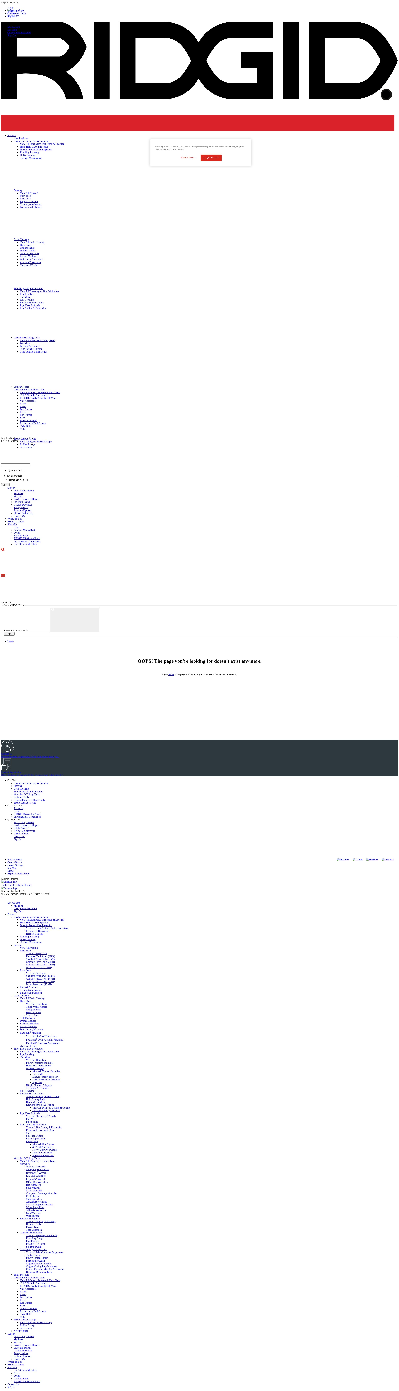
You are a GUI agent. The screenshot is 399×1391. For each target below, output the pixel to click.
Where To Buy (14, 518)
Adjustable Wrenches (36, 1201)
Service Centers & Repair (26, 499)
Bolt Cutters (26, 1297)
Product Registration (24, 490)
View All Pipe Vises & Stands (41, 1116)
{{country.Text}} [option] (16, 470)
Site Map (11, 868)
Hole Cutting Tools (35, 1099)
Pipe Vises (31, 1119)
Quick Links (13, 819)
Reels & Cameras (34, 933)
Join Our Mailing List (24, 530)
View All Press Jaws (36, 973)
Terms (10, 870)
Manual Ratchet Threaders (45, 1076)
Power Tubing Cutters (37, 1258)
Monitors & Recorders (37, 931)
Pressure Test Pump (36, 1244)
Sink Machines (27, 1018)
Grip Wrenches (33, 1213)
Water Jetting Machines (31, 1029)
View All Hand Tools (36, 1004)
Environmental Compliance (27, 541)
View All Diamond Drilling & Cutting (51, 1107)
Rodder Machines (28, 1026)
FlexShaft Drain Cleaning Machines (44, 1039)
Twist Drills (25, 1314)
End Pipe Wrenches (36, 1175)
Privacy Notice (14, 859)
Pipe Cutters (32, 1141)
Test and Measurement (31, 942)
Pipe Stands (32, 1121)
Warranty (18, 496)
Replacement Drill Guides (33, 1311)
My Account (13, 27)
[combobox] (15, 465)
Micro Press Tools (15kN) (39, 967)
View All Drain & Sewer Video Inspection (47, 928)
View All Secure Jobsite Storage (36, 1322)
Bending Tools (33, 1224)
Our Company (14, 805)
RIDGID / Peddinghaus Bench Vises (38, 1286)
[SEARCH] (74, 620)
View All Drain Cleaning (32, 998)
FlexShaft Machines (30, 1032)
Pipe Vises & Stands (30, 1113)
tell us (171, 674)
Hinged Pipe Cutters (42, 1152)
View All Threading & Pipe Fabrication (39, 1051)
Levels (23, 1294)
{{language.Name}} (18, 480)
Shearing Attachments (30, 990)
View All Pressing (29, 947)
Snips (22, 1317)
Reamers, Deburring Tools (39, 1272)
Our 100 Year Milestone (25, 544)
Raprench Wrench (36, 1179)
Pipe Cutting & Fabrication (33, 1124)
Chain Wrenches (34, 1190)
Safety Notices (21, 507)
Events (17, 532)
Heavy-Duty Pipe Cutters (44, 1149)
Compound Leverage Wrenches (41, 1193)
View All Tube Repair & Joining (42, 1235)
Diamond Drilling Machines (46, 1110)
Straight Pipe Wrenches (37, 1169)
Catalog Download (23, 504)
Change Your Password (19, 32)
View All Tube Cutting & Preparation (44, 1252)
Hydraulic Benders (35, 1102)
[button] (199, 2)
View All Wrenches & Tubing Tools (37, 1161)
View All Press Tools (36, 953)
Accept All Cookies (211, 158)
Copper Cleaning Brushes (39, 1263)
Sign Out (11, 35)
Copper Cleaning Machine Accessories (45, 1269)
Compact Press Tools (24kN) (40, 962)
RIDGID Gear (21, 535)
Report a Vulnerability (18, 873)
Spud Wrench (33, 1187)
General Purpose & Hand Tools (29, 800)
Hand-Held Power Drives (38, 1065)
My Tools (12, 29)
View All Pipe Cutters (43, 1144)
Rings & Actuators (29, 987)
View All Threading (36, 1060)
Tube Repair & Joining (31, 1232)
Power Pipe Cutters (35, 1138)
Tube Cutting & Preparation (33, 1249)
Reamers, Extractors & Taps (40, 1130)
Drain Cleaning (21, 788)
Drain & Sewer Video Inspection (36, 925)
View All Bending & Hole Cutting (43, 1096)
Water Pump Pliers (35, 1207)
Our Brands (13, 16)
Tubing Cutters (33, 1255)
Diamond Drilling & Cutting (40, 1105)
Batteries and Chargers (31, 992)
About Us (12, 524)
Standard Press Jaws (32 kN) (40, 976)
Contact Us (19, 516)
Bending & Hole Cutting (32, 1093)
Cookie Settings (15, 865)
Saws (28, 1133)
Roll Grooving (27, 1090)
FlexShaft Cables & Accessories (42, 1043)
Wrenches (25, 1163)
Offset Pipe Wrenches (37, 1182)
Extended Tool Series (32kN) (40, 956)
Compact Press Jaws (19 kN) (40, 981)
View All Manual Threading (46, 1071)
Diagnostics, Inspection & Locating (31, 783)
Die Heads (37, 1074)
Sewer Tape (32, 1015)
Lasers (23, 1291)
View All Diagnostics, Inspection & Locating (42, 919)
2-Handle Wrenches (36, 1210)
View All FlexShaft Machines (41, 1036)
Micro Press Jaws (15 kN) (39, 984)
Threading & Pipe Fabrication (28, 791)
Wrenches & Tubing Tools (27, 794)
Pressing (18, 786)
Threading (25, 1057)
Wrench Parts (32, 1215)
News (16, 527)
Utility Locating (28, 939)
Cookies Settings (188, 157)
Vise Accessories (28, 1288)
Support (11, 487)
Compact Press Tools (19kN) (40, 964)
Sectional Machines (29, 1023)
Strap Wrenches (34, 1199)
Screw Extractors (28, 1308)
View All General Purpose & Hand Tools (40, 1280)
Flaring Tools (32, 1227)
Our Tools (12, 780)
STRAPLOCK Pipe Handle (34, 1283)
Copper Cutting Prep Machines (41, 1266)
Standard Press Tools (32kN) (40, 959)
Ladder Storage (27, 1325)
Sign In (17, 839)
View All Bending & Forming (41, 1221)
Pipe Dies (37, 1082)
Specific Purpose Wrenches (39, 1204)
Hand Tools (25, 1001)
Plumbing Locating (29, 936)
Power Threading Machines (39, 1062)
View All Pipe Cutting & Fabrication (44, 1127)
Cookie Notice (14, 862)
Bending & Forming (30, 1218)
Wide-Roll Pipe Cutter (43, 1155)
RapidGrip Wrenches (37, 1173)
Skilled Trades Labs (23, 513)
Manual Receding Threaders (46, 1079)
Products (11, 914)
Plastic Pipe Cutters (35, 1260)
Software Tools (21, 797)
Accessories (26, 1328)
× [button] (2, 896)
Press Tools (25, 950)
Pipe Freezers (32, 1241)
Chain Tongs (32, 1196)
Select (5, 485)
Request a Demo (15, 521)
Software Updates (22, 510)
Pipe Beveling (27, 1054)
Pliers (22, 1300)
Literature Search (22, 502)
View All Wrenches (35, 1166)
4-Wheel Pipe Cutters (42, 1147)
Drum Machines (28, 1020)
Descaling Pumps (34, 1238)
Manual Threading (35, 1068)
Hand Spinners (33, 1012)
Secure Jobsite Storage (25, 802)
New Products (21, 1331)
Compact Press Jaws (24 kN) (40, 978)
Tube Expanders (34, 1229)
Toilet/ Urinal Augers (36, 1006)
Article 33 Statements (24, 830)
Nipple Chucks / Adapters (39, 1085)
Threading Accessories (37, 1088)
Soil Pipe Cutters (34, 1135)
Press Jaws (25, 970)
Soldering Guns (34, 1246)
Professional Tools (16, 13)
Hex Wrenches (33, 1185)
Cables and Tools (28, 1046)
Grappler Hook (33, 1009)
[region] (200, 152)
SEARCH (9, 634)
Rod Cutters (26, 1302)
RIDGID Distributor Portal (27, 538)
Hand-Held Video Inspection (34, 922)
